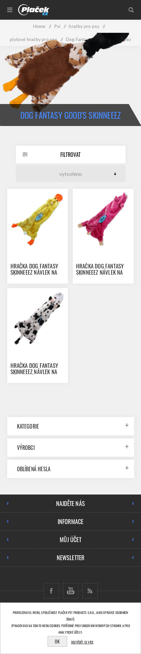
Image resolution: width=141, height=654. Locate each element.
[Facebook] (51, 591)
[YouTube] (70, 591)
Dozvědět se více (82, 642)
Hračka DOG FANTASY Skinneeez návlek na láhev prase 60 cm (100, 272)
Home (39, 26)
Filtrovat (70, 154)
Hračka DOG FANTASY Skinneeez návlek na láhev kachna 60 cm (34, 272)
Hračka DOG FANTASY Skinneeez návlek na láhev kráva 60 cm (34, 371)
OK (57, 641)
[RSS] (90, 591)
